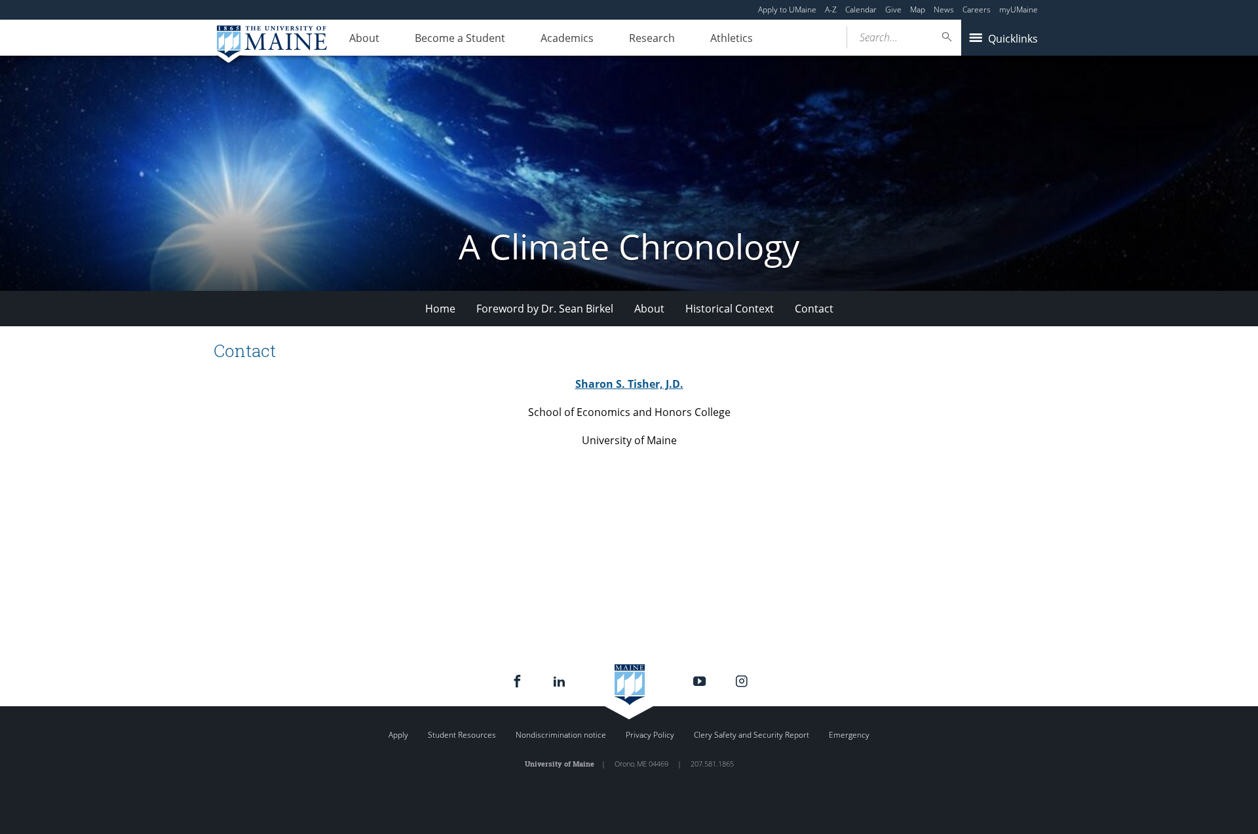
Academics (567, 38)
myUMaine (1018, 9)
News (944, 9)
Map (917, 9)
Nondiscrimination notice (561, 734)
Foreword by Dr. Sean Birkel (544, 308)
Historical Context (729, 308)
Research (652, 38)
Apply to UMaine (787, 9)
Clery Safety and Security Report (751, 734)
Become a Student (460, 38)
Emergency (849, 734)
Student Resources (462, 734)
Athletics (731, 38)
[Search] (947, 37)
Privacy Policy (650, 734)
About (364, 38)
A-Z (831, 9)
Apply (398, 734)
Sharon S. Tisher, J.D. (629, 384)
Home (440, 308)
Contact (814, 308)
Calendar (861, 9)
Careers (977, 9)
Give (893, 9)
